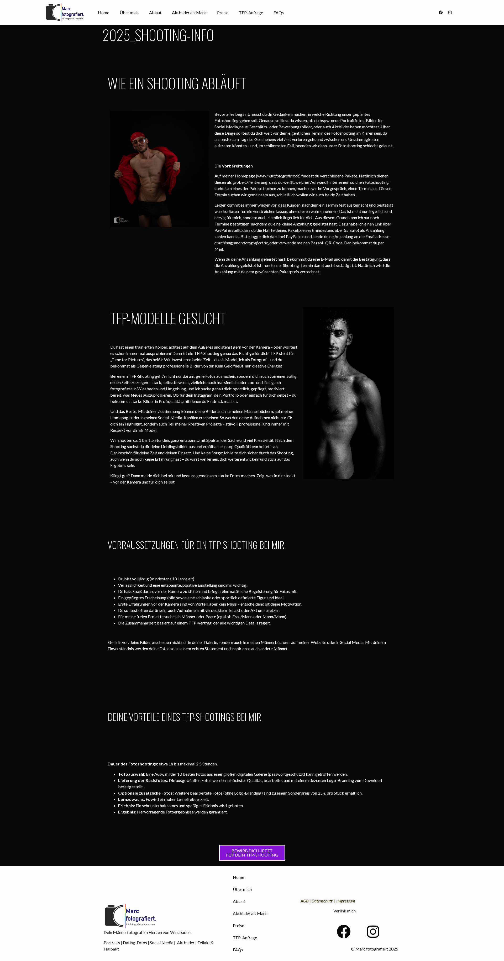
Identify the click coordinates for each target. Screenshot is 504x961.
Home (103, 12)
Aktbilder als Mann (189, 12)
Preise (222, 12)
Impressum (345, 900)
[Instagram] (450, 13)
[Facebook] (441, 13)
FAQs (279, 12)
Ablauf (155, 12)
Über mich (129, 12)
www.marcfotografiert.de (278, 175)
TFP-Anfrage (251, 12)
